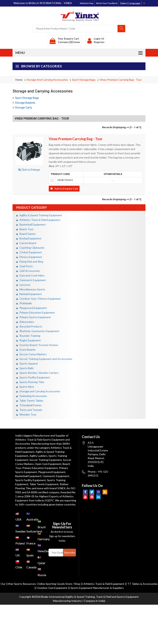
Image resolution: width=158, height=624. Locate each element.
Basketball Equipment (32, 224)
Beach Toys (26, 229)
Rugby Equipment (29, 340)
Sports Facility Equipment (34, 377)
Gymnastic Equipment (32, 280)
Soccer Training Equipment (45, 459)
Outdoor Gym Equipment (52, 587)
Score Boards (26, 349)
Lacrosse (24, 284)
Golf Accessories (29, 270)
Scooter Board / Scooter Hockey (38, 345)
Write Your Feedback (107, 3)
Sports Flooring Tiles (31, 382)
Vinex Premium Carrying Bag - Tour (121, 79)
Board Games (27, 233)
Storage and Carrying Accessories (47, 79)
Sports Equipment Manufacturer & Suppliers (97, 587)
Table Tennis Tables (30, 400)
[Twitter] (91, 492)
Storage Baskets (25, 102)
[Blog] (105, 492)
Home (19, 79)
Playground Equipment (32, 307)
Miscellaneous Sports (31, 289)
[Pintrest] (91, 496)
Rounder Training (29, 335)
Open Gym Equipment (48, 463)
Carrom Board (27, 243)
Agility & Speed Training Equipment (40, 215)
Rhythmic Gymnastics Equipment (38, 331)
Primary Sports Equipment (34, 317)
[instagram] (98, 492)
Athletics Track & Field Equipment (39, 219)
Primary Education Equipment (36, 312)
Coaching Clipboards (31, 247)
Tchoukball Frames (30, 405)
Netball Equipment (30, 294)
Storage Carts (23, 107)
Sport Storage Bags (84, 79)
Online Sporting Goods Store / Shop (59, 583)
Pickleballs (25, 303)
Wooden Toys (27, 414)
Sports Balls (26, 368)
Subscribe (69, 552)
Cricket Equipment (30, 252)
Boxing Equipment (29, 238)
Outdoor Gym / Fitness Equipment (39, 298)
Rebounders (26, 321)
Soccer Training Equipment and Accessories (45, 358)
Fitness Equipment (30, 257)
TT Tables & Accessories (142, 583)
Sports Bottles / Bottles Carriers (38, 372)
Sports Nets (26, 386)
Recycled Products (30, 326)
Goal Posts (25, 266)
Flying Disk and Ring (30, 261)
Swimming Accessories (32, 396)
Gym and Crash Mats (31, 275)
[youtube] (85, 496)
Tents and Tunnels (30, 409)
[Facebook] (85, 492)
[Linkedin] (98, 496)
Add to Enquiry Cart (65, 188)
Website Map (86, 3)
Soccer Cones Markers (32, 354)
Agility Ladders (38, 455)
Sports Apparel (28, 363)
